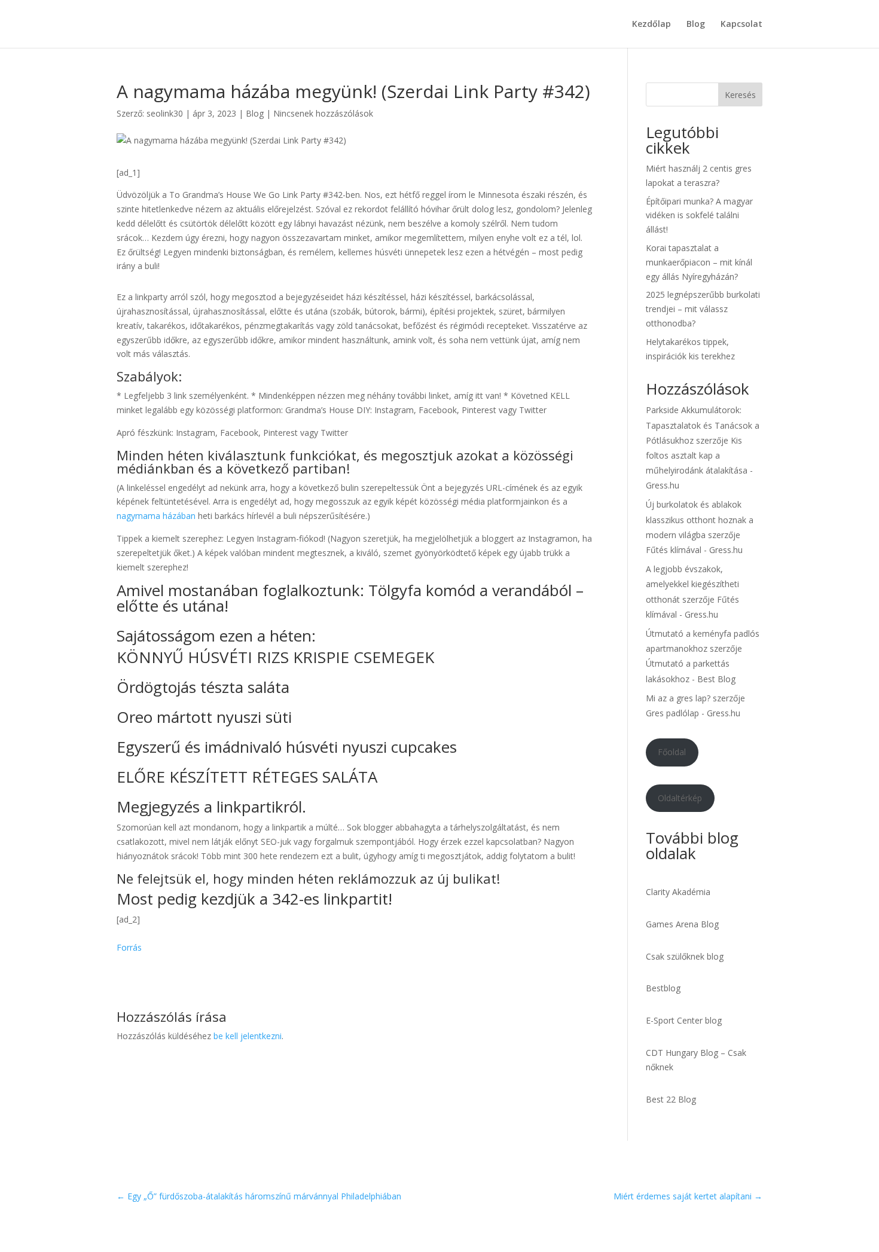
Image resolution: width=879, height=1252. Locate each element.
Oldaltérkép (680, 798)
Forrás (129, 947)
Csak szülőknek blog (685, 956)
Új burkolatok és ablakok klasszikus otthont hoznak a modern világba (699, 519)
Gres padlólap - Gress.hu (693, 713)
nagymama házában (156, 515)
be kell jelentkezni (247, 1036)
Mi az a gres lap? (678, 698)
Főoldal (672, 752)
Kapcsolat (741, 24)
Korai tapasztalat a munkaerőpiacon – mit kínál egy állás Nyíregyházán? (699, 262)
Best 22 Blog (671, 1099)
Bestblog (663, 988)
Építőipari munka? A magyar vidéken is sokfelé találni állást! (699, 216)
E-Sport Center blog (684, 1020)
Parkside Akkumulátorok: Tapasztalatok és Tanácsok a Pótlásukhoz (702, 424)
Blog (695, 24)
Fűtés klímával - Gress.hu (694, 549)
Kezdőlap (651, 24)
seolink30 (164, 113)
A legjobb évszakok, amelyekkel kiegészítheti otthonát (692, 583)
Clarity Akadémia (678, 891)
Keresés (740, 94)
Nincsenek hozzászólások (323, 113)
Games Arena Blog (682, 924)
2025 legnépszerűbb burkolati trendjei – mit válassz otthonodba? (703, 309)
